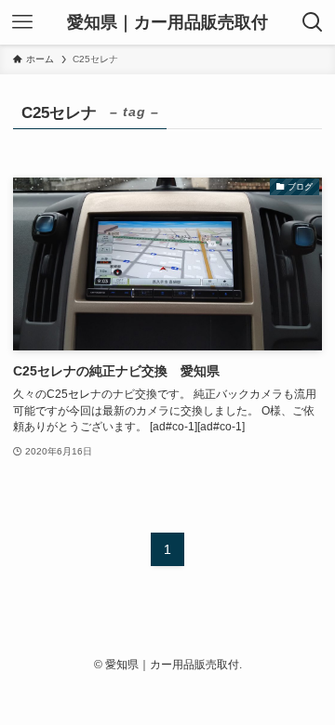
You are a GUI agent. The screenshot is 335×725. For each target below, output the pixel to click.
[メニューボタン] (22, 22)
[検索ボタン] (312, 22)
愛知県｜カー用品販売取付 (167, 22)
